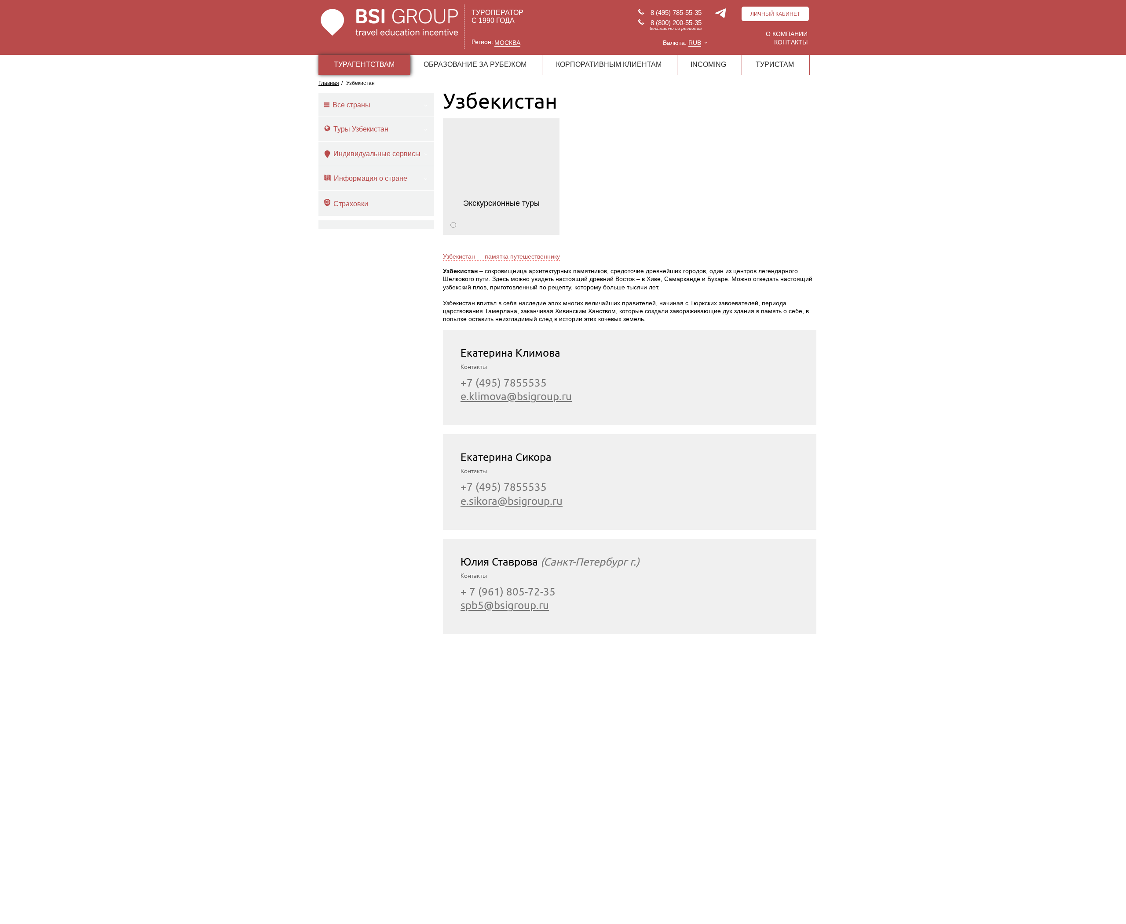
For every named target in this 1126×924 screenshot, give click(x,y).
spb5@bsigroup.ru (505, 605)
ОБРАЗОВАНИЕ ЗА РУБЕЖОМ (475, 64)
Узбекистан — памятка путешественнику (501, 256)
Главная (328, 83)
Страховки (350, 204)
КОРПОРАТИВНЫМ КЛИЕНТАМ (609, 64)
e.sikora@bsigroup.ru (512, 501)
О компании (787, 33)
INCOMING (708, 64)
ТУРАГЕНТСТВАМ (364, 64)
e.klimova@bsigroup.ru (516, 396)
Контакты (791, 42)
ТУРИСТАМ (775, 64)
